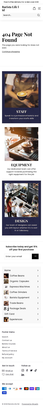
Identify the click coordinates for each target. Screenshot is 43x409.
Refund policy (8, 354)
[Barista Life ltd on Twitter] (31, 370)
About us (6, 347)
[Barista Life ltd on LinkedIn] (23, 374)
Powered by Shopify (30, 404)
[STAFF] (21, 91)
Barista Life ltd (10, 8)
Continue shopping (11, 51)
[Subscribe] (35, 256)
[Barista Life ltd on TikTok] (35, 370)
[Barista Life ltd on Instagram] (23, 370)
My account (7, 358)
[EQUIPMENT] (21, 144)
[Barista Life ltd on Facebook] (27, 370)
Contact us (7, 340)
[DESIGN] (21, 200)
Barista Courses (9, 344)
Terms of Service (9, 351)
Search (5, 337)
